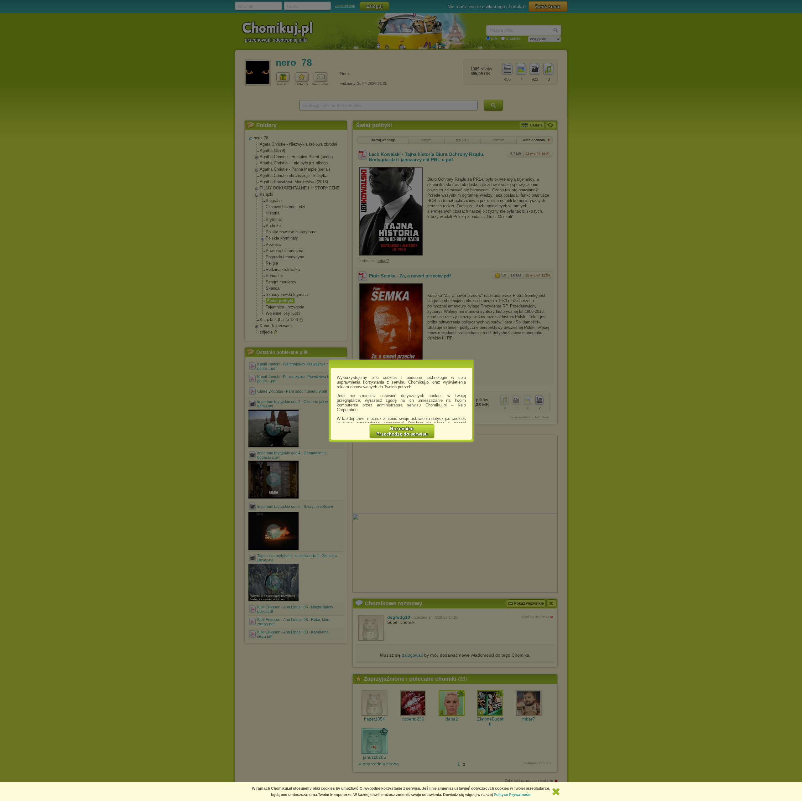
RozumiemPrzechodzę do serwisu (402, 431)
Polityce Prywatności (512, 795)
